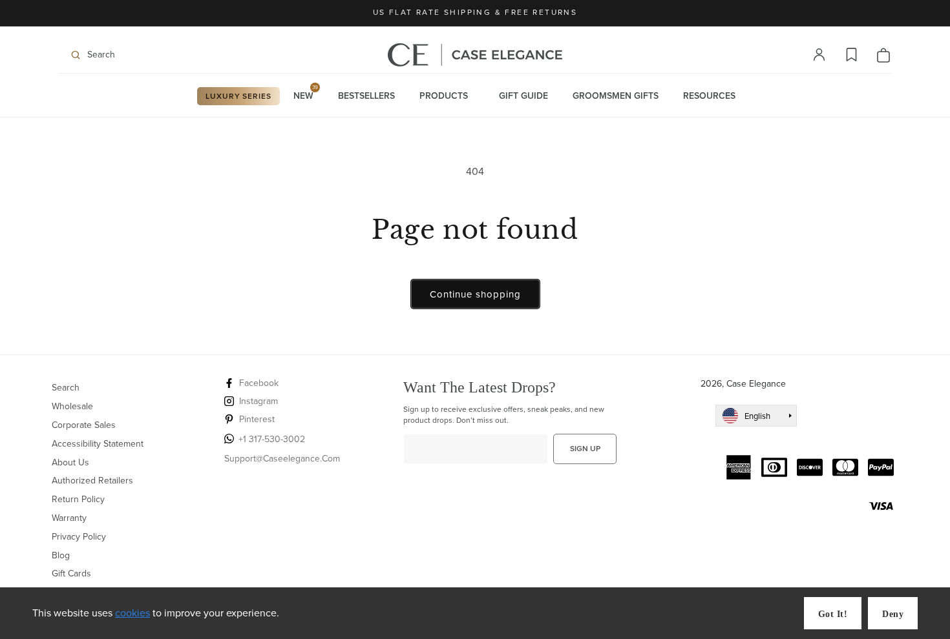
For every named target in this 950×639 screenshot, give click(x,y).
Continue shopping (475, 294)
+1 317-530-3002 (271, 439)
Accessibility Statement (97, 444)
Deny (892, 614)
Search (65, 388)
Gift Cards (71, 573)
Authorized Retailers (92, 480)
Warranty (69, 518)
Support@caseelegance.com (282, 458)
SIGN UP (585, 448)
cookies (132, 612)
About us (70, 462)
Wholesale (72, 406)
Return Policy (78, 499)
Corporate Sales (84, 425)
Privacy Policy (79, 536)
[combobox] (756, 416)
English (757, 416)
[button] (139, 55)
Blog (61, 555)
